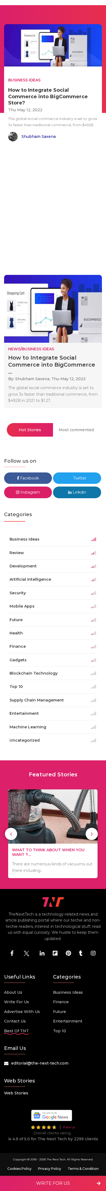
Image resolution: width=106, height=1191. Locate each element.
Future (59, 1011)
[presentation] (11, 834)
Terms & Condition (83, 1169)
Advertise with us (22, 1011)
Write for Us (16, 1001)
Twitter (79, 478)
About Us (13, 992)
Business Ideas (68, 992)
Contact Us (15, 1021)
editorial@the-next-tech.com (39, 1063)
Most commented (76, 429)
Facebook (29, 478)
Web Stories (16, 1093)
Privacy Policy (49, 1169)
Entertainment (67, 1021)
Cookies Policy (19, 1169)
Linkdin (78, 492)
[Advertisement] (53, 209)
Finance (61, 1001)
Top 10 (59, 1030)
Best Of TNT (16, 1030)
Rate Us (69, 1127)
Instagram (29, 492)
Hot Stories (30, 429)
